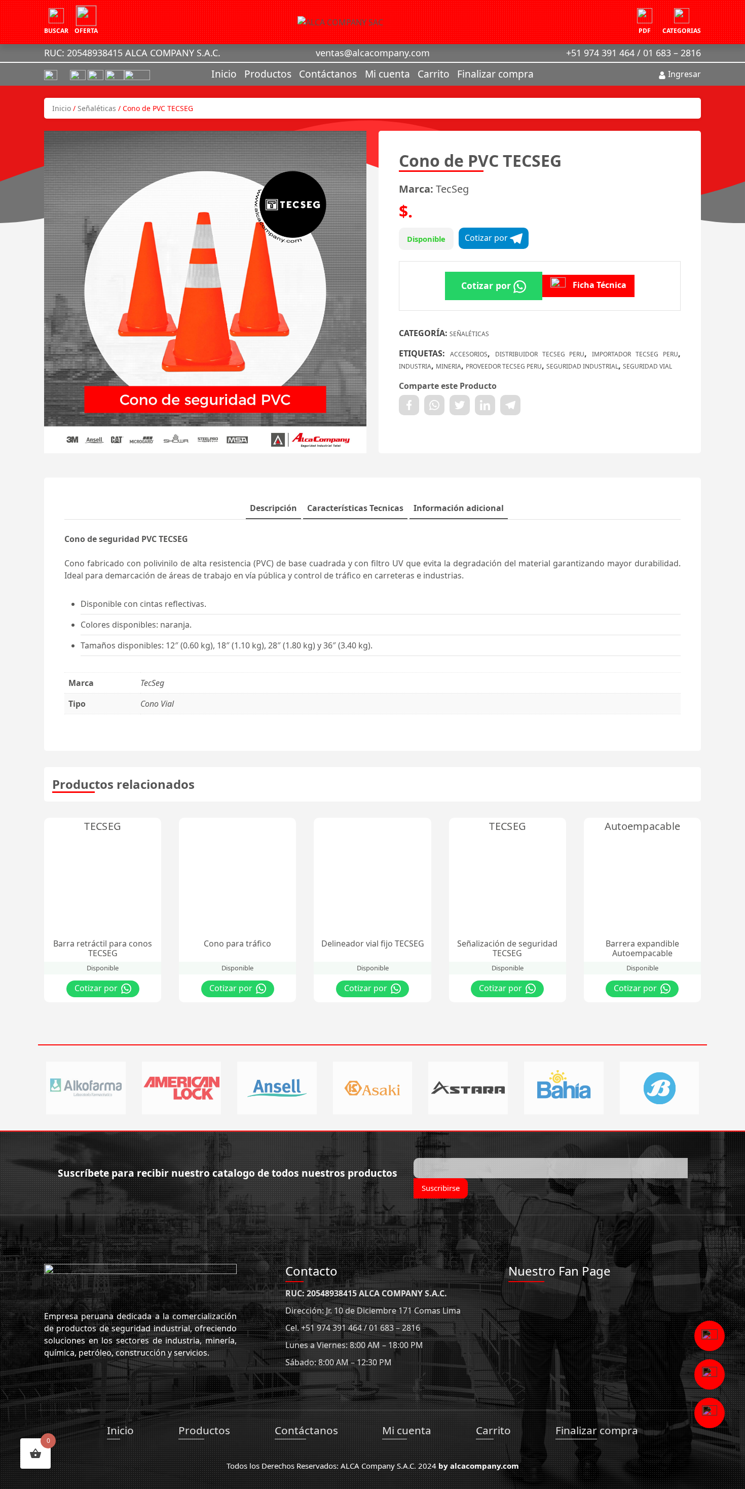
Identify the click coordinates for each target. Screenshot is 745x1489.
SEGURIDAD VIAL (647, 366)
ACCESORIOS (469, 354)
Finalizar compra (495, 74)
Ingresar (683, 74)
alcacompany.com (484, 1466)
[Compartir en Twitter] (460, 405)
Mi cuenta (387, 74)
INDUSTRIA (415, 366)
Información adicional (459, 508)
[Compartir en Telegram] (510, 405)
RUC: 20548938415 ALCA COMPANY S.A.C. (132, 53)
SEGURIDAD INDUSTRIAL (582, 366)
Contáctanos (328, 74)
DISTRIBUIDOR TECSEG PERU (540, 354)
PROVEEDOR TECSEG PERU (504, 366)
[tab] (273, 508)
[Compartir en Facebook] (409, 405)
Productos (267, 74)
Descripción (273, 508)
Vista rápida (115, 828)
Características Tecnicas (355, 508)
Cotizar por (487, 237)
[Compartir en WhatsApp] (434, 405)
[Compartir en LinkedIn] (485, 405)
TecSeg (452, 189)
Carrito (434, 74)
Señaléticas (97, 108)
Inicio (224, 74)
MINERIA (448, 366)
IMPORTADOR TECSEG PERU (635, 354)
